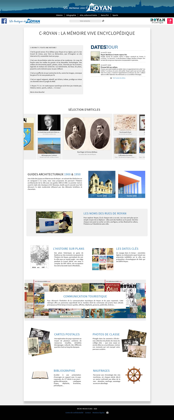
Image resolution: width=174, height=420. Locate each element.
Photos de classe (106, 334)
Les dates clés (127, 249)
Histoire (59, 15)
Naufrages (101, 370)
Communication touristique (85, 296)
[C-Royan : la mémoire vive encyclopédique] (87, 8)
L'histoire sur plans (68, 249)
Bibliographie (64, 370)
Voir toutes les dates (119, 78)
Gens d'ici (105, 15)
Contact (88, 413)
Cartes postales (67, 334)
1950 (77, 174)
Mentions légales (98, 413)
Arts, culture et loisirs (88, 15)
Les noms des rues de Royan (105, 213)
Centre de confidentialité (74, 413)
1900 (67, 174)
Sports (115, 15)
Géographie (71, 15)
